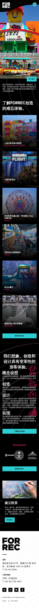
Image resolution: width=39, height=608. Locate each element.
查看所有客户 (19, 469)
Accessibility (14, 601)
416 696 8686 (10, 569)
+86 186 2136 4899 (13, 581)
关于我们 (31, 79)
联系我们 (10, 520)
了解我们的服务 (19, 431)
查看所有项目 (19, 336)
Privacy (4, 601)
